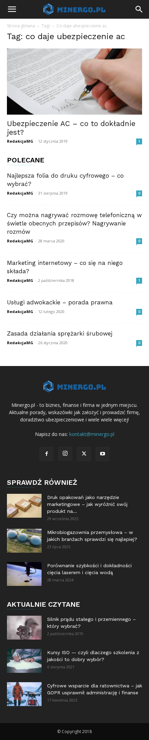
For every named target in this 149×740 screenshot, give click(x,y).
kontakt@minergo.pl (91, 434)
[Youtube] (102, 454)
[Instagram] (65, 454)
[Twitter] (84, 454)
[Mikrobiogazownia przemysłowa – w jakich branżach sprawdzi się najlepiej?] (24, 541)
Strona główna (21, 26)
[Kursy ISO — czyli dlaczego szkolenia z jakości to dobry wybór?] (24, 661)
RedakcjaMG (20, 141)
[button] (12, 9)
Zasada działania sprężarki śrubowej (59, 333)
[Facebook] (46, 454)
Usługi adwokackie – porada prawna (60, 302)
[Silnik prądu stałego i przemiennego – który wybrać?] (24, 628)
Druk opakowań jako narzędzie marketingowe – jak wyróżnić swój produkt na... (87, 504)
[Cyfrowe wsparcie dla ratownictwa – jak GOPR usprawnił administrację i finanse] (24, 694)
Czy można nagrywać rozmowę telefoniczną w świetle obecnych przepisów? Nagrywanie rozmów (74, 223)
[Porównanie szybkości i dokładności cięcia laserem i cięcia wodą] (24, 574)
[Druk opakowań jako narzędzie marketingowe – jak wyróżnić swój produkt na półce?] (24, 506)
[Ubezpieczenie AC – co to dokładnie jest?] (74, 81)
